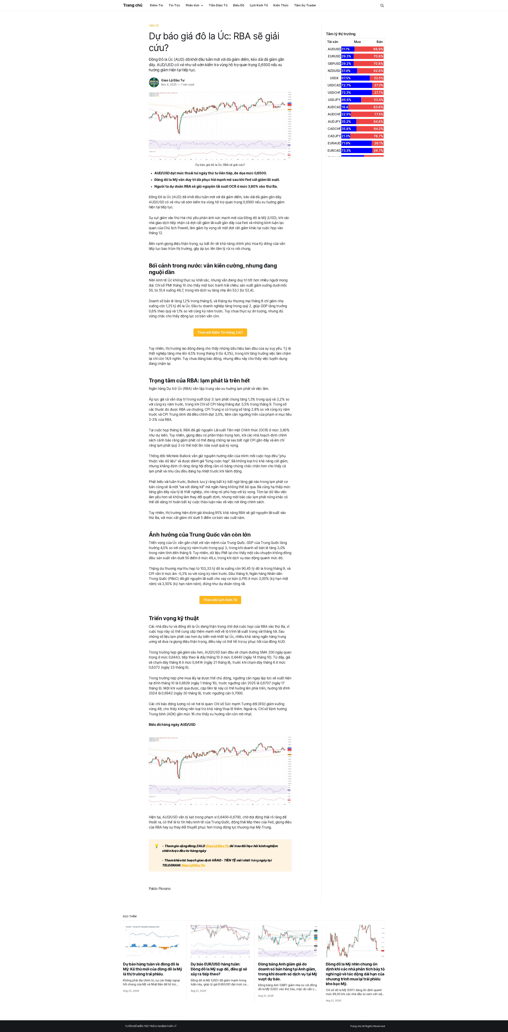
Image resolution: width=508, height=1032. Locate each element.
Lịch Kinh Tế (259, 5)
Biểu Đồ (238, 5)
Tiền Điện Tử (218, 5)
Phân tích (192, 5)
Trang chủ (132, 5)
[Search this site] (382, 5)
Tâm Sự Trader (305, 5)
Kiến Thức (281, 5)
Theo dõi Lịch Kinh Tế (220, 600)
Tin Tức (174, 5)
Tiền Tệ (154, 25)
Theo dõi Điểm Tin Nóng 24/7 (220, 332)
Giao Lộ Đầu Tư (173, 80)
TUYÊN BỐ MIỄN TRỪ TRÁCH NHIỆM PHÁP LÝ (150, 1026)
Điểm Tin (156, 5)
